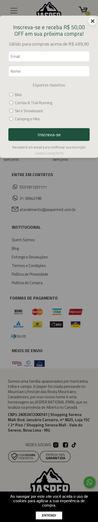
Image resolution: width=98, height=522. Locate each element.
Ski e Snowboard (29, 111)
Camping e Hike (27, 119)
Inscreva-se (49, 134)
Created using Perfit (49, 153)
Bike (18, 95)
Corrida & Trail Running (33, 103)
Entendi (49, 515)
